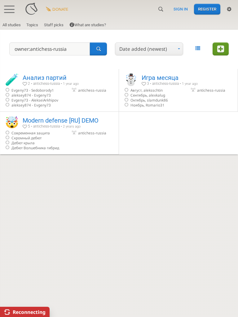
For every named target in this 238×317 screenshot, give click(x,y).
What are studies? (90, 25)
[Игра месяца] (178, 90)
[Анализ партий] (59, 90)
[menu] (149, 48)
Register (207, 9)
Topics (32, 25)
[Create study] (221, 48)
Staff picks (54, 25)
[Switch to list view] (197, 48)
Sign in (181, 9)
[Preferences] (229, 9)
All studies (11, 25)
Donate (60, 9)
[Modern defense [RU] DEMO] (59, 133)
